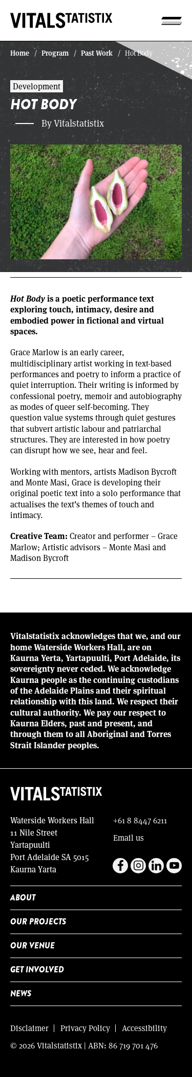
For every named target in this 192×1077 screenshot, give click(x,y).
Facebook (120, 865)
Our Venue (32, 945)
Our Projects (38, 921)
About (22, 897)
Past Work (97, 52)
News (20, 993)
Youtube (174, 865)
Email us (128, 837)
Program (55, 52)
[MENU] (171, 20)
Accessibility (144, 1027)
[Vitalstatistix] (61, 20)
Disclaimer (29, 1027)
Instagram (138, 865)
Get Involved (37, 969)
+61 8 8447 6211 (140, 820)
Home (19, 52)
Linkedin (156, 865)
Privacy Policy (85, 1027)
